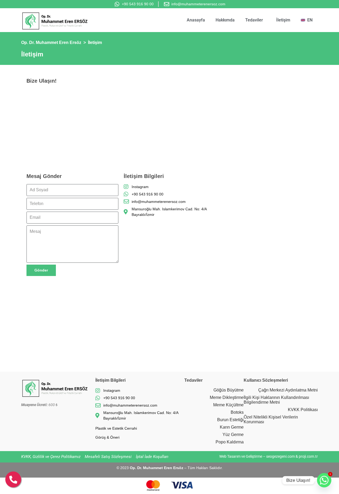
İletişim (283, 20)
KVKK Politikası (303, 409)
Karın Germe (232, 427)
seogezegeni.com (280, 456)
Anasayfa (196, 20)
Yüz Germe (233, 434)
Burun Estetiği (230, 419)
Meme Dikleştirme (227, 397)
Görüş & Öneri (107, 437)
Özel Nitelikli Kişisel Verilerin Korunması (271, 419)
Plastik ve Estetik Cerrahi (116, 428)
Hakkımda (225, 20)
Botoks (237, 412)
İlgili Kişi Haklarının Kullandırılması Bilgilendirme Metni (276, 399)
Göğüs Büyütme (228, 390)
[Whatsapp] (324, 480)
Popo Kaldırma (230, 442)
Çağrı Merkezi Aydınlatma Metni (288, 390)
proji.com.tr (308, 456)
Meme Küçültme (228, 405)
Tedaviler (254, 20)
